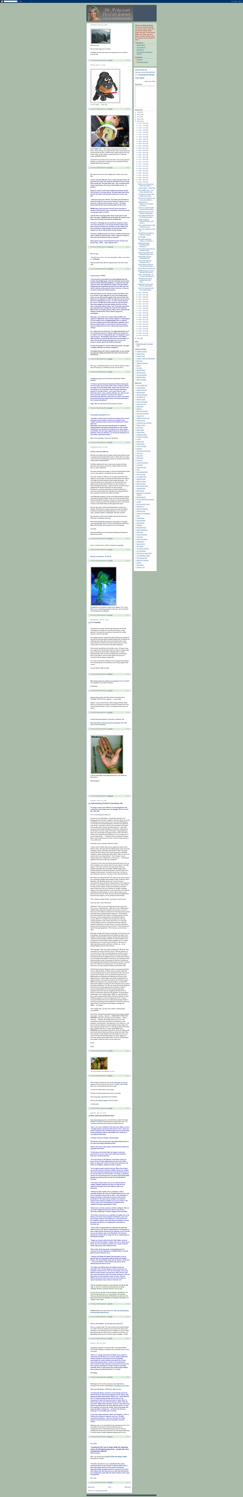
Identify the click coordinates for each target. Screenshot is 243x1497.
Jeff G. (118, 1084)
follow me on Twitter (149, 81)
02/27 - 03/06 (142, 317)
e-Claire (139, 439)
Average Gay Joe (141, 404)
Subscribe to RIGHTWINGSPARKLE (145, 72)
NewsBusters (140, 50)
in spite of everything (142, 462)
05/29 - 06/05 (142, 180)
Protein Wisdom (141, 520)
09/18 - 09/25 (142, 143)
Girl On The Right (141, 446)
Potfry (138, 516)
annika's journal (141, 399)
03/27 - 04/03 (142, 308)
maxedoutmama (141, 488)
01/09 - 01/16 (142, 333)
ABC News (140, 361)
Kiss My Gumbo (141, 474)
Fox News (139, 368)
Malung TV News (141, 481)
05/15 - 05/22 (142, 292)
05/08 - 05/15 (142, 295)
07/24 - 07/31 (142, 161)
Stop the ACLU (141, 544)
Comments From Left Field (144, 423)
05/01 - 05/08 (142, 297)
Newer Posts (91, 1487)
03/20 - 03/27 (142, 310)
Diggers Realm (141, 432)
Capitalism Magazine (142, 363)
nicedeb (139, 502)
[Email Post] (129, 60)
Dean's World (140, 430)
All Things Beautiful (142, 395)
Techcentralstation (142, 375)
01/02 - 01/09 (142, 335)
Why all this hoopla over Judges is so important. (104, 681)
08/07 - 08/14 (142, 157)
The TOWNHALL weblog (143, 555)
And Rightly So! (141, 397)
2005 (138, 121)
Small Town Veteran (142, 539)
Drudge (138, 365)
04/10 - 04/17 (142, 304)
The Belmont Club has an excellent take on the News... (145, 280)
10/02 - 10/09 (142, 139)
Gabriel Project (141, 354)
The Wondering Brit (142, 558)
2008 (138, 114)
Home (109, 1487)
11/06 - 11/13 (142, 128)
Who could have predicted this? (102, 1116)
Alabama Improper (142, 390)
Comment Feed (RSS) (101, 1490)
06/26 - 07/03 (142, 170)
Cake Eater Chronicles (143, 413)
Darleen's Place (141, 425)
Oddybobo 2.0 (140, 506)
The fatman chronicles (143, 548)
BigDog (140, 59)
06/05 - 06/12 (142, 177)
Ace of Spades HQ (142, 385)
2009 (138, 112)
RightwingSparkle (143, 62)
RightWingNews (141, 45)
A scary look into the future (98, 719)
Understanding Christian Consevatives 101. (106, 803)
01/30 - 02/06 (142, 326)
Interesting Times (141, 467)
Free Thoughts (141, 444)
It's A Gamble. (95, 622)
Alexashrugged (141, 392)
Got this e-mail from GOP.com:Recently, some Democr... (146, 221)
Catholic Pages (141, 356)
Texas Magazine (141, 47)
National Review (141, 372)
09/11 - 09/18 (142, 146)
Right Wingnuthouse (142, 530)
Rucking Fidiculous (142, 534)
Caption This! (140, 416)
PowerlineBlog (140, 518)
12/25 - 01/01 (142, 123)
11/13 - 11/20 (142, 125)
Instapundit (140, 465)
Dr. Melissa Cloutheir (142, 437)
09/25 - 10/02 (142, 141)
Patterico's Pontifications (143, 513)
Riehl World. (94, 1334)
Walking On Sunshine (142, 560)
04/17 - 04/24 (142, 301)
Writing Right (140, 565)
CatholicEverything (142, 351)
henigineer (139, 448)
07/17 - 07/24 (142, 164)
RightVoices (140, 532)
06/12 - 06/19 (142, 175)
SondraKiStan (140, 541)
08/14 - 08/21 (142, 155)
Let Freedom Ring (141, 477)
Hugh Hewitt (140, 458)
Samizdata (139, 537)
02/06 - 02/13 (142, 324)
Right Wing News (141, 527)
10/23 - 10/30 (142, 132)
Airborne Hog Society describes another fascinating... (144, 245)
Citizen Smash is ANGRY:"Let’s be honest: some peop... (145, 203)
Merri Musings (140, 491)
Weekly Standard (141, 379)
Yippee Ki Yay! (141, 567)
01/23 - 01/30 (142, 328)
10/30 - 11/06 (142, 130)
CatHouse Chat (141, 420)
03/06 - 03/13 (142, 315)
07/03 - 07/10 (142, 168)
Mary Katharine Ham (142, 486)
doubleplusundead (141, 434)
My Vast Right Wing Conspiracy (145, 499)
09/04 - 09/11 (142, 148)
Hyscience (139, 460)
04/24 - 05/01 (142, 299)
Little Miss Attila (141, 479)
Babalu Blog (140, 406)
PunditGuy (139, 525)
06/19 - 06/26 (142, 173)
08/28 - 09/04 (142, 150)
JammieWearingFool (142, 472)
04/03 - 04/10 (142, 306)
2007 (138, 117)
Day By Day (140, 427)
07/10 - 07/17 (142, 166)
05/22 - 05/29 (142, 182)
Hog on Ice (140, 453)
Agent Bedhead (141, 388)
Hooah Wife (140, 455)
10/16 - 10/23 (142, 134)
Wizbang (139, 562)
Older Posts (128, 1487)
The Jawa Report (141, 551)
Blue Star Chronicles (142, 411)
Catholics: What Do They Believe (146, 358)
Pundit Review (140, 523)
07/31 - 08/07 (142, 159)
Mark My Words (141, 484)
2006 (138, 119)
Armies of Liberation (142, 402)
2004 (138, 338)
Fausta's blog (140, 441)
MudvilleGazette (141, 497)
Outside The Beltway (142, 509)
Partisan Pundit (141, 511)
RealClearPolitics (141, 377)
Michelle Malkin (141, 370)
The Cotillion (140, 546)
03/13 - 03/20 (142, 313)
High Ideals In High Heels (144, 451)
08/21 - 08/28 (142, 152)
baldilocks (139, 409)
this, (100, 367)
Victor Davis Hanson (96, 1120)
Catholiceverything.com (143, 418)
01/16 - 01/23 (142, 331)
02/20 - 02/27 (142, 319)
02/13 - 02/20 (142, 322)
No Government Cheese (143, 504)
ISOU (138, 469)
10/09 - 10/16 (142, 137)
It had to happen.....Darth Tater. (146, 188)
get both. (121, 545)
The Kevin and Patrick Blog (144, 553)
